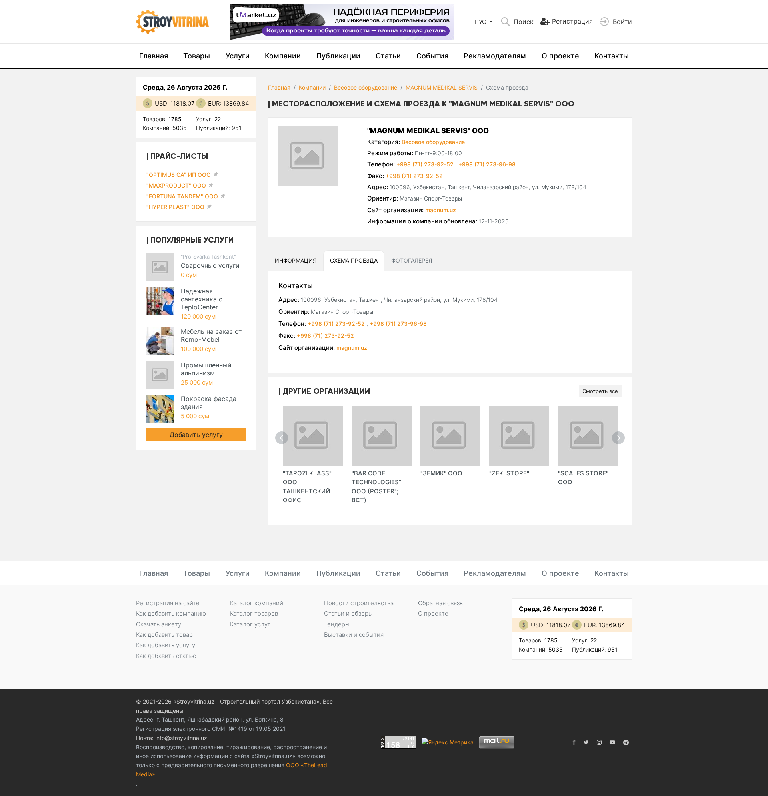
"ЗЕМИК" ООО (441, 473)
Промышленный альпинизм (206, 369)
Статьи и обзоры (348, 613)
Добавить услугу (196, 435)
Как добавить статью (166, 656)
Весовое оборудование (365, 87)
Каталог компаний (256, 603)
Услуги (238, 56)
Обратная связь (440, 603)
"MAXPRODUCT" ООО (176, 185)
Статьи (388, 56)
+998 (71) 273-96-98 (487, 164)
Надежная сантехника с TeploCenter (201, 299)
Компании (283, 56)
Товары (196, 56)
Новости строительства (359, 603)
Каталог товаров (254, 613)
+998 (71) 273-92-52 (425, 164)
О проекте (560, 56)
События (432, 56)
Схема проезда (354, 260)
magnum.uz (440, 210)
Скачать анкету (158, 624)
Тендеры (337, 624)
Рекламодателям (495, 56)
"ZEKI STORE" (509, 473)
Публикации (338, 56)
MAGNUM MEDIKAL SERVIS (442, 87)
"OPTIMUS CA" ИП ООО (178, 174)
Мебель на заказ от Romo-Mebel (211, 335)
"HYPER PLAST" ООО (175, 206)
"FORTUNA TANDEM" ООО (182, 196)
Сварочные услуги (210, 265)
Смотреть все (600, 391)
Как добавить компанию (171, 613)
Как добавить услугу (165, 645)
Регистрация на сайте (168, 603)
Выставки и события (354, 634)
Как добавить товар (164, 634)
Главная (153, 56)
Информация (295, 260)
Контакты (611, 56)
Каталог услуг (250, 624)
